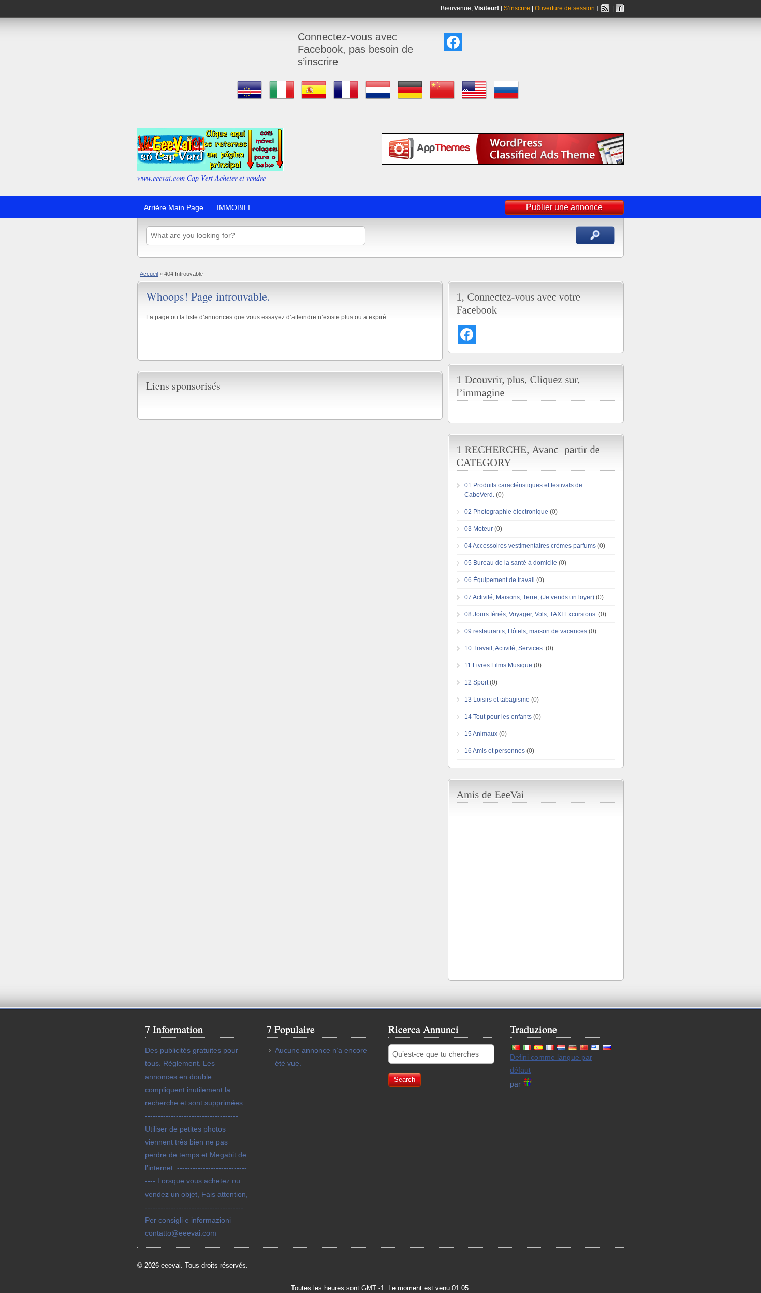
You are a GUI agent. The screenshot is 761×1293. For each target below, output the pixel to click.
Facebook (620, 8)
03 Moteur (478, 528)
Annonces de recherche (595, 235)
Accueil (149, 274)
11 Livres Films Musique (498, 665)
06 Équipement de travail (499, 580)
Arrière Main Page (173, 207)
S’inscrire (517, 8)
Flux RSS (605, 8)
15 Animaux (480, 733)
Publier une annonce (564, 207)
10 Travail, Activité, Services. (504, 648)
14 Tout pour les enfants (498, 716)
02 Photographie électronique (506, 511)
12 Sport (476, 682)
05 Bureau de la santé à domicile (510, 563)
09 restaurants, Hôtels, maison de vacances (525, 631)
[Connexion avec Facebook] (453, 42)
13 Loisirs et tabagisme (497, 699)
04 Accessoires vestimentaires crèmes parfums (530, 545)
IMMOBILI (233, 207)
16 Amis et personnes (494, 750)
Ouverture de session (565, 8)
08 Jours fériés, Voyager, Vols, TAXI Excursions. (530, 614)
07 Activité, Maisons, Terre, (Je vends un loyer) (529, 597)
